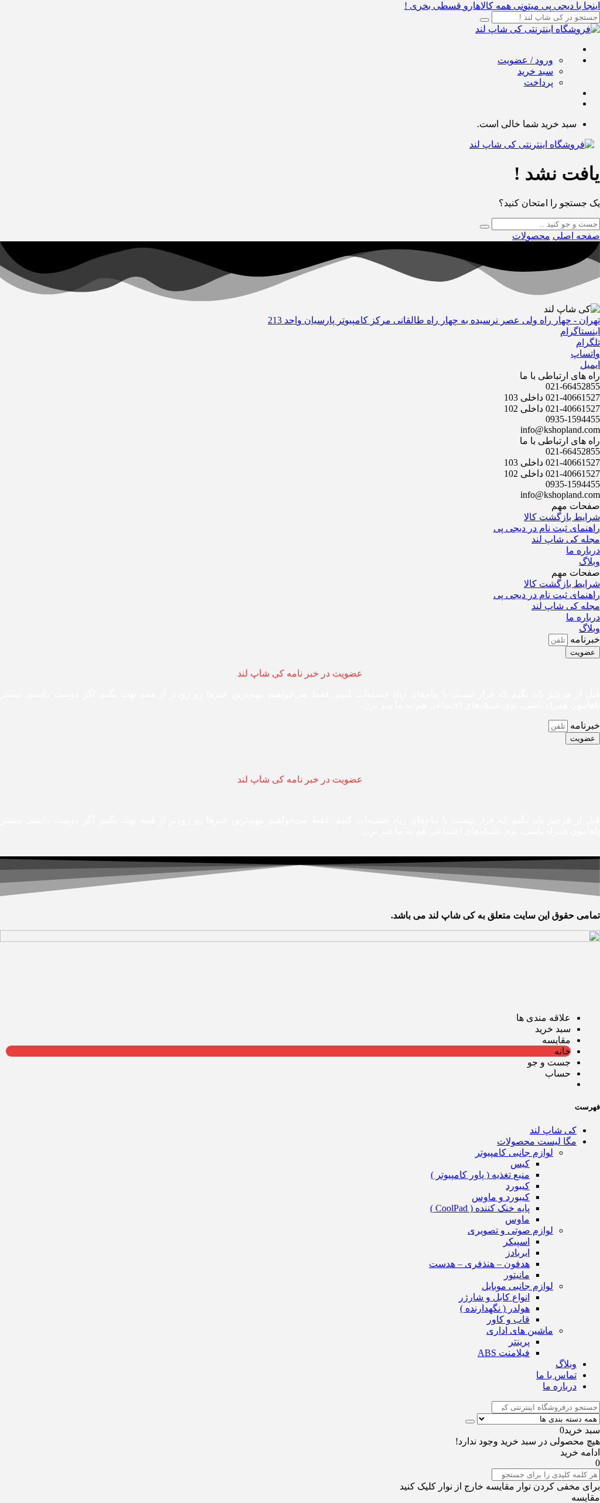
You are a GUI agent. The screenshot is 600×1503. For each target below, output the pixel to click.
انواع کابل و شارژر (494, 1297)
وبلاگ (566, 1364)
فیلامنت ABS (504, 1353)
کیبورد (518, 1186)
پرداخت (538, 82)
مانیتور (517, 1275)
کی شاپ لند (553, 1130)
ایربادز (518, 1253)
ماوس (517, 1219)
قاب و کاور (508, 1319)
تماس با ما (556, 1375)
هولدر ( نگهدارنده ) (495, 1308)
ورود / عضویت (525, 60)
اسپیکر (516, 1241)
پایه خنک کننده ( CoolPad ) (480, 1208)
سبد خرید (535, 71)
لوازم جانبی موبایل (517, 1286)
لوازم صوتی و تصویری (510, 1230)
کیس (520, 1164)
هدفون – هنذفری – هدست (479, 1264)
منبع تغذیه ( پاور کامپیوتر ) (480, 1175)
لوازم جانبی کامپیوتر (514, 1152)
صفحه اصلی (576, 236)
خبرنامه (584, 639)
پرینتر (519, 1342)
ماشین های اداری (519, 1330)
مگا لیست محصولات (537, 1141)
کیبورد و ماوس (501, 1197)
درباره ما (560, 1386)
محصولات (531, 236)
